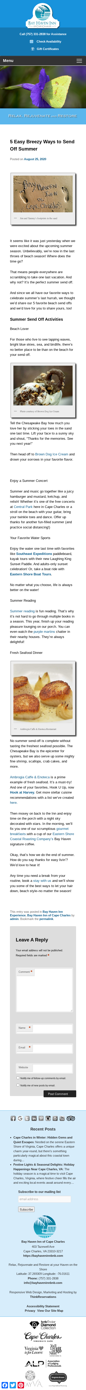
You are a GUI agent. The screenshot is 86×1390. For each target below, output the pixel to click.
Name (25, 1027)
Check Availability (49, 41)
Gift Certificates (48, 49)
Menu (8, 60)
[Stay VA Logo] (31, 1379)
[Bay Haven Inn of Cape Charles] (43, 25)
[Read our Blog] (55, 1118)
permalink (46, 919)
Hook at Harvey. (22, 792)
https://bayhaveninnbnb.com (43, 1255)
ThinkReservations (43, 1296)
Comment (25, 971)
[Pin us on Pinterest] (41, 1118)
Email (25, 1047)
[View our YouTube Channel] (62, 1118)
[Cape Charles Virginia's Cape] (43, 1337)
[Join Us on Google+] (20, 1118)
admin (14, 919)
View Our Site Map (50, 1310)
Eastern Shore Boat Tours (30, 574)
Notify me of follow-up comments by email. (43, 1078)
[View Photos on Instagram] (48, 1118)
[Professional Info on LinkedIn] (34, 1118)
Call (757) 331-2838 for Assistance (43, 34)
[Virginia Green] (57, 1379)
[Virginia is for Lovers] (34, 1350)
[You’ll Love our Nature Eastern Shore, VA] (55, 1350)
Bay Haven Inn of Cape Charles (49, 915)
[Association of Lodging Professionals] (43, 1363)
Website (23, 1067)
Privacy (30, 1310)
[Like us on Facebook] (13, 1118)
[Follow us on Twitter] (27, 1118)
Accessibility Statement (43, 1306)
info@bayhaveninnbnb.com (43, 1282)
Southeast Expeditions (34, 554)
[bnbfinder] (43, 1325)
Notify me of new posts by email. (37, 1085)
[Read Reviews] (71, 1118)
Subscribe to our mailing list (39, 1192)
